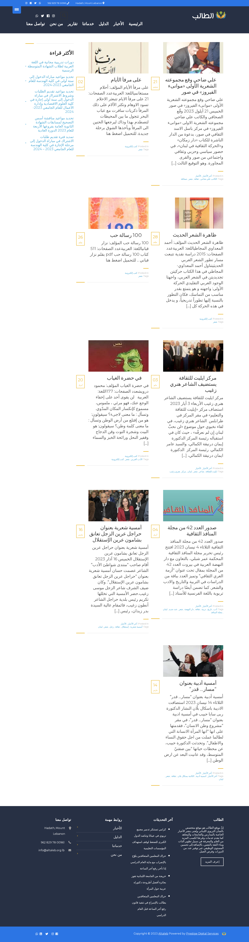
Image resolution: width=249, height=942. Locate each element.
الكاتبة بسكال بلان (185, 776)
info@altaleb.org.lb (52, 850)
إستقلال (125, 626)
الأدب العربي (136, 459)
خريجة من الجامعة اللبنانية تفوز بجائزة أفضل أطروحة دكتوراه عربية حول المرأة (148, 882)
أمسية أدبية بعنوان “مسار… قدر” (197, 686)
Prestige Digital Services (202, 933)
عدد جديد (172, 609)
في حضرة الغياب (124, 378)
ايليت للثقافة (211, 471)
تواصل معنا (35, 23)
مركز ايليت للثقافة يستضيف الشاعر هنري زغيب (193, 384)
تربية (203, 609)
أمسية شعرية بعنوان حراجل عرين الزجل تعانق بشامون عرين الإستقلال (115, 534)
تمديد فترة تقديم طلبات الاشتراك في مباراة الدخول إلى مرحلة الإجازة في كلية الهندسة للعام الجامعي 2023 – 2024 (52, 143)
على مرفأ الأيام (126, 80)
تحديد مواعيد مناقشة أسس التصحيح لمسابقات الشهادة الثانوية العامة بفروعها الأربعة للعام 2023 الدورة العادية (53, 124)
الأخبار (118, 23)
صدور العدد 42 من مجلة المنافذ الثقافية (192, 531)
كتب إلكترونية (131, 146)
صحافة (184, 179)
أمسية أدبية (200, 776)
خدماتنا (88, 23)
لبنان (189, 471)
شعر (190, 179)
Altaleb (163, 933)
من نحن (56, 23)
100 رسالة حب (126, 235)
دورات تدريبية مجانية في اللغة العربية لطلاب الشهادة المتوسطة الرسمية (51, 66)
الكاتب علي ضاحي (208, 179)
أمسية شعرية (136, 626)
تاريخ (209, 609)
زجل (111, 626)
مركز (183, 471)
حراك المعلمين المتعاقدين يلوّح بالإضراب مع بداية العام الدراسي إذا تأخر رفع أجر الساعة (148, 862)
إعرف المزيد (212, 861)
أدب (215, 609)
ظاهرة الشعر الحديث (194, 235)
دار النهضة (189, 609)
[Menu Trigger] (17, 9)
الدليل (104, 23)
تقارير (73, 23)
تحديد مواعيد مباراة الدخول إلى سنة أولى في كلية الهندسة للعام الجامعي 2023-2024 (51, 81)
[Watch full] (192, 57)
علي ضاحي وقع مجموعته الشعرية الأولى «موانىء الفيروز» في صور (190, 86)
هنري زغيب (175, 471)
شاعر (201, 471)
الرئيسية (136, 23)
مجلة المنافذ (216, 612)
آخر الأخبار (207, 175)
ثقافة (196, 179)
